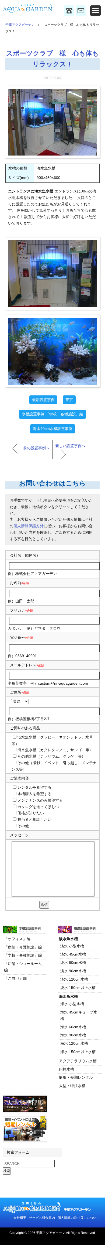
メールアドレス (23, 665)
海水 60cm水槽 (73, 1027)
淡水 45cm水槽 (73, 954)
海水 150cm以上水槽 (78, 1052)
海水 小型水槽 (72, 1004)
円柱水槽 (66, 1069)
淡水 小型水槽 (72, 946)
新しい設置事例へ (70, 446)
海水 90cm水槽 (73, 1035)
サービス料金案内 (42, 1218)
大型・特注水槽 (72, 1086)
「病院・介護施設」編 (23, 947)
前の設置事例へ (36, 448)
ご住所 (19, 692)
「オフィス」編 (17, 939)
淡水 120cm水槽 (74, 979)
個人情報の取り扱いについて (79, 1218)
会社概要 (19, 1218)
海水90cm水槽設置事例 (52, 428)
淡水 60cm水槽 (73, 962)
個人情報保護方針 (28, 526)
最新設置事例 (43, 400)
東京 (69, 400)
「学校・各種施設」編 (23, 955)
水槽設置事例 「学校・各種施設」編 (52, 414)
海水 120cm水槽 (74, 1043)
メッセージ (19, 835)
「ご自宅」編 (15, 978)
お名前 (15, 583)
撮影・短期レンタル (76, 1077)
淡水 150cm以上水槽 (78, 987)
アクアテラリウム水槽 (78, 1061)
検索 (7, 1171)
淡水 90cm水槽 (73, 971)
